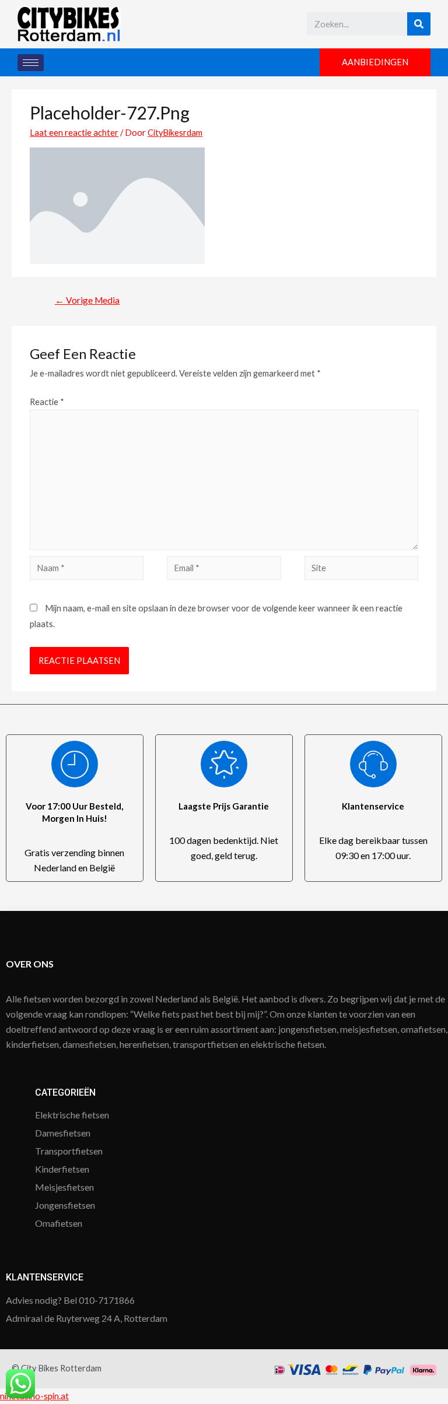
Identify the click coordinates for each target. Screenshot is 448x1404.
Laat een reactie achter (74, 133)
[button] (375, 62)
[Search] (418, 24)
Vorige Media (87, 300)
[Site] (361, 570)
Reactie (47, 402)
